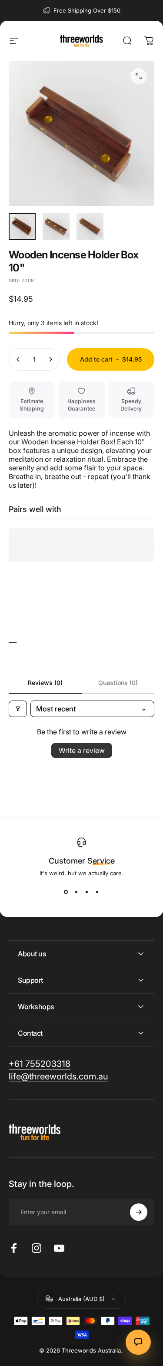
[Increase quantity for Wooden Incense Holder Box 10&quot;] (50, 359)
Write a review (82, 750)
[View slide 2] (76, 892)
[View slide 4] (97, 892)
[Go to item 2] (56, 226)
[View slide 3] (87, 892)
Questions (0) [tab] (118, 682)
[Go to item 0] (22, 226)
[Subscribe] (138, 1212)
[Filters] (18, 709)
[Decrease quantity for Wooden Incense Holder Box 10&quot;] (18, 359)
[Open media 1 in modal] (138, 76)
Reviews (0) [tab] (45, 682)
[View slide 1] (66, 892)
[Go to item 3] (90, 226)
